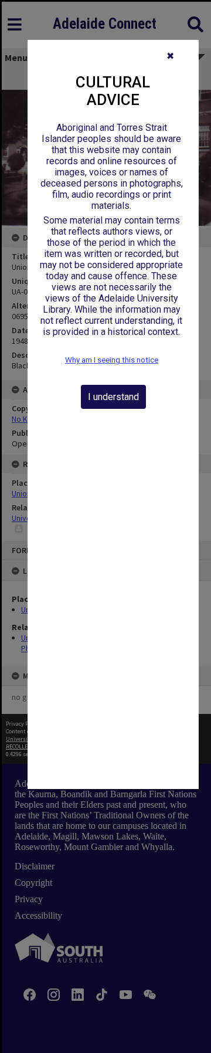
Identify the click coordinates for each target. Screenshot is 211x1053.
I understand (113, 396)
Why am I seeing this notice (111, 359)
